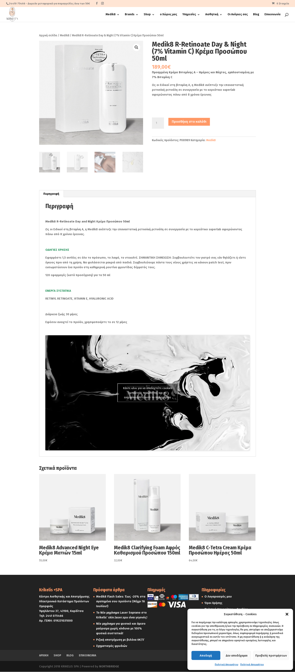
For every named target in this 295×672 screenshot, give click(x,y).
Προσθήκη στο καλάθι (189, 121)
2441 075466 (54, 616)
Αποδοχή (206, 655)
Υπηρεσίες (189, 14)
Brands (129, 14)
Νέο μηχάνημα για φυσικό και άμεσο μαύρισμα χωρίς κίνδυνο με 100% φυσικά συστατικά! (120, 628)
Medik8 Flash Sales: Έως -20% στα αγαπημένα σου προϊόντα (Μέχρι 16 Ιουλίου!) (120, 601)
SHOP (57, 655)
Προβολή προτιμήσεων (271, 655)
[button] (287, 614)
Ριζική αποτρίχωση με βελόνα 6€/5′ (120, 639)
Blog (256, 14)
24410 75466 (17, 3)
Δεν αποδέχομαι (236, 655)
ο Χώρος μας (168, 14)
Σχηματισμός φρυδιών (111, 646)
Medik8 (111, 14)
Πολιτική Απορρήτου (226, 664)
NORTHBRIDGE (109, 666)
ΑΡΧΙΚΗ (43, 655)
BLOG (70, 655)
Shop (147, 14)
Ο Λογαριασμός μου (218, 596)
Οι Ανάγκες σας (238, 14)
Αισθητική (211, 14)
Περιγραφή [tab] (51, 194)
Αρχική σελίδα (48, 35)
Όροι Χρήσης (213, 603)
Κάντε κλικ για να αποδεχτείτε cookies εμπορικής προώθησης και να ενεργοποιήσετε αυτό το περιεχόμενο (147, 392)
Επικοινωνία (272, 14)
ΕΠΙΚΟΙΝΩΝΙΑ (87, 655)
